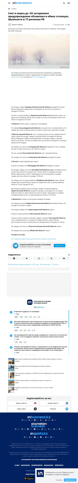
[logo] (37, 3)
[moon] (64, 3)
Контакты (25, 465)
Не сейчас (59, 480)
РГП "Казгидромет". (39, 77)
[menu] (9, 3)
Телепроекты (37, 465)
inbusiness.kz (16, 77)
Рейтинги (59, 465)
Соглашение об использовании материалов (39, 459)
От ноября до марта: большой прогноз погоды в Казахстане (33, 239)
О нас (17, 465)
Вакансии (48, 465)
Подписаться (70, 480)
